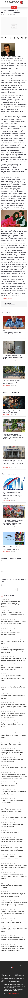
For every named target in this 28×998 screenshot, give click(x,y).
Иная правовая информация (13, 993)
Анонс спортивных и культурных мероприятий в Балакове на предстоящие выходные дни (12, 548)
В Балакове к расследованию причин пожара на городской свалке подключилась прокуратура (13, 623)
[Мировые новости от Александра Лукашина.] (15, 14)
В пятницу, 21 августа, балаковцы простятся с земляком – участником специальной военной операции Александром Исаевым (13, 894)
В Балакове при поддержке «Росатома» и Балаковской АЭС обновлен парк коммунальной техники (12, 858)
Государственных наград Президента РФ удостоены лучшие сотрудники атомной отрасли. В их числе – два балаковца (12, 752)
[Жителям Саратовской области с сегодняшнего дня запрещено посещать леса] (14, 830)
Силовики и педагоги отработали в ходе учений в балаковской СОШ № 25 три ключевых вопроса (14, 929)
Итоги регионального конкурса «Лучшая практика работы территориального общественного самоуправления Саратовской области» (12, 495)
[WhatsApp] (26, 38)
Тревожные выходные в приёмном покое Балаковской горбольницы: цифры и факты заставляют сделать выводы (13, 463)
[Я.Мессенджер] (2, 38)
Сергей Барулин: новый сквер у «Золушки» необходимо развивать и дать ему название (13, 382)
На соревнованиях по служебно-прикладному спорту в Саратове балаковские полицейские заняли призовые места (13, 793)
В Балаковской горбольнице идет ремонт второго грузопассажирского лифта (13, 357)
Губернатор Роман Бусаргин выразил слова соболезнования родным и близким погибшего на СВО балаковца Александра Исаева (14, 776)
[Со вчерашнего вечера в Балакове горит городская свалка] (14, 798)
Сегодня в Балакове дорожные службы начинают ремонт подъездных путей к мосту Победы (13, 614)
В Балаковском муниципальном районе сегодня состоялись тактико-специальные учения (12, 641)
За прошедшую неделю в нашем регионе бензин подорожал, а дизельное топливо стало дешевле (13, 876)
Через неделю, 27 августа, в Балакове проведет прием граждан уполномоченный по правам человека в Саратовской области (14, 904)
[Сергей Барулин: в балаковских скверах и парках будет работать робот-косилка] (14, 837)
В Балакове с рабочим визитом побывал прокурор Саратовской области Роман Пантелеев (12, 332)
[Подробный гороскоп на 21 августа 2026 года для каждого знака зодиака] (14, 815)
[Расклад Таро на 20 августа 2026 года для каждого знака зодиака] (14, 402)
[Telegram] (14, 38)
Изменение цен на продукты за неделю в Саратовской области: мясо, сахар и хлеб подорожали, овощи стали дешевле (12, 948)
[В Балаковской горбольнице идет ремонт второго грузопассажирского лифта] (14, 347)
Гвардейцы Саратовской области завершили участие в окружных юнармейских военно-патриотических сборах (13, 715)
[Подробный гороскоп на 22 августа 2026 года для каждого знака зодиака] (14, 765)
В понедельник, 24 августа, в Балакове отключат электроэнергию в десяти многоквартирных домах (11, 632)
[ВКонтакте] (6, 38)
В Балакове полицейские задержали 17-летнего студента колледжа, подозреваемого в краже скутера (14, 867)
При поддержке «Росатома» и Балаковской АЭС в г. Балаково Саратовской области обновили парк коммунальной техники (12, 809)
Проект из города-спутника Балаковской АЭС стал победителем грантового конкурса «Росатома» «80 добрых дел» (13, 436)
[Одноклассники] (10, 38)
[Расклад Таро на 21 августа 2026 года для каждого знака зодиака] (14, 822)
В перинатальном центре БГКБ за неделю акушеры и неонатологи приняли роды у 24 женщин (12, 724)
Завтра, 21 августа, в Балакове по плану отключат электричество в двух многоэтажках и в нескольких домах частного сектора (13, 848)
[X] (18, 38)
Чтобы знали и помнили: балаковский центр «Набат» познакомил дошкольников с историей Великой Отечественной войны (13, 522)
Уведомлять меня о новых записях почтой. (14, 586)
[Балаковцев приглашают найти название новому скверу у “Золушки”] (14, 781)
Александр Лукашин (7, 298)
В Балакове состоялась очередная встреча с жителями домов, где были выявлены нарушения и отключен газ (13, 667)
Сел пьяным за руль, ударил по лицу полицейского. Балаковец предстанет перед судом (13, 687)
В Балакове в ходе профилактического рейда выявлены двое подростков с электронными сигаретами (13, 696)
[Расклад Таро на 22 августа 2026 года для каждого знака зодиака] (14, 757)
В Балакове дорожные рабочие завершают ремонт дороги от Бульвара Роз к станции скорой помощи (12, 650)
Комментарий (4, 560)
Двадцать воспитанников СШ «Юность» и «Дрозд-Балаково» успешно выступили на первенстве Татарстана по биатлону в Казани (13, 913)
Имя (2, 571)
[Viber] (22, 38)
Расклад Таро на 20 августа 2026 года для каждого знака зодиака (13, 411)
